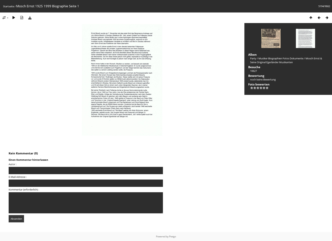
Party (253, 58)
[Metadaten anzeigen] (22, 17)
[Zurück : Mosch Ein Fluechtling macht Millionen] (319, 17)
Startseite (8, 6)
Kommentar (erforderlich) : (24, 189)
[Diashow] (14, 17)
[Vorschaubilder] (311, 17)
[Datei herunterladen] (30, 17)
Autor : (12, 164)
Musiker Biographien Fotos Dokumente (280, 58)
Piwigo (172, 236)
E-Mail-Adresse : (18, 177)
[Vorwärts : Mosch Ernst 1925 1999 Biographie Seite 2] (327, 17)
